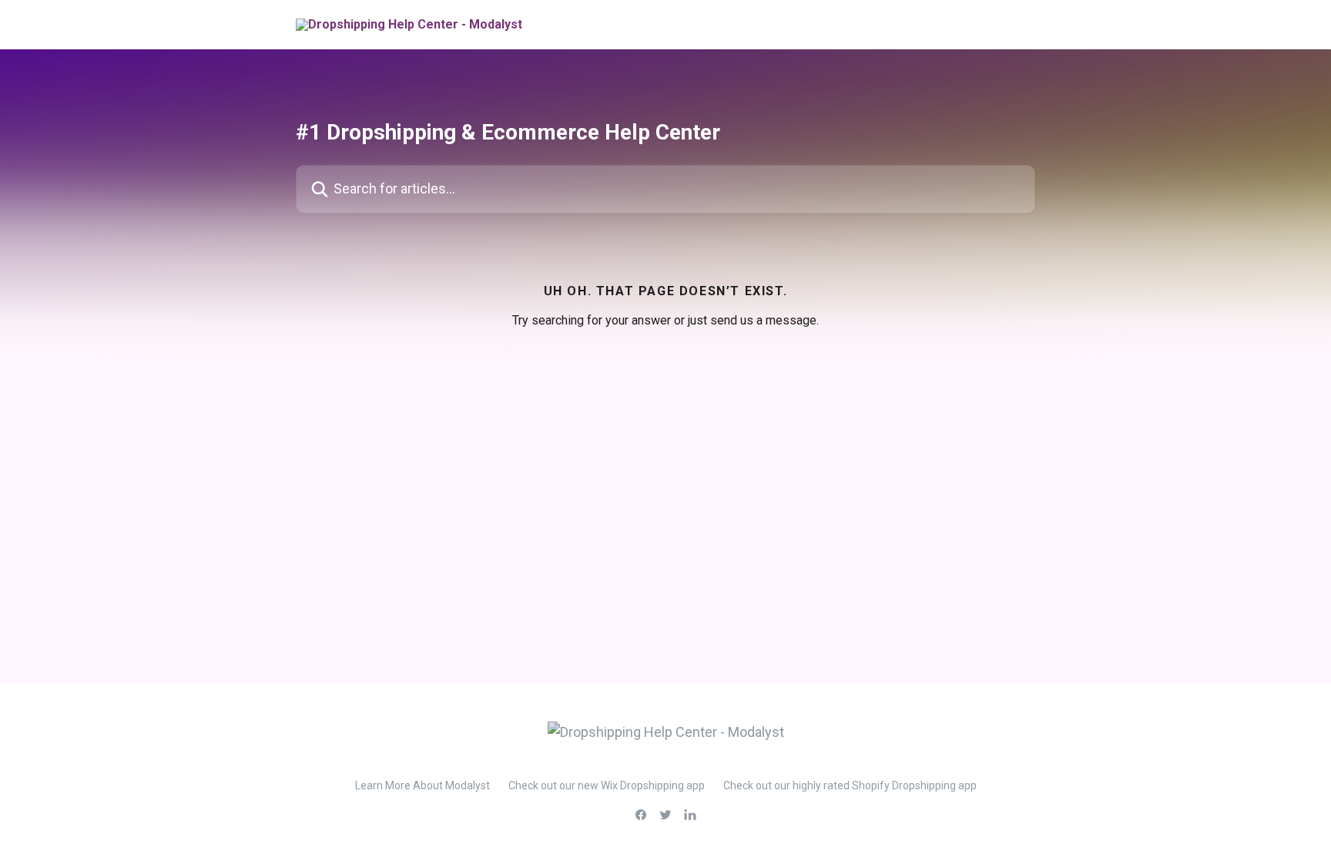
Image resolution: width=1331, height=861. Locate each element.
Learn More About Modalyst (422, 785)
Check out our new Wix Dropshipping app (606, 785)
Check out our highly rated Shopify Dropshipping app (850, 785)
